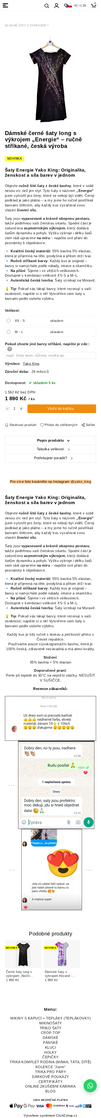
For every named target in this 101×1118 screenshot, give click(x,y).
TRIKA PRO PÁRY (50, 1072)
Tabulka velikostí (50, 449)
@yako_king (81, 482)
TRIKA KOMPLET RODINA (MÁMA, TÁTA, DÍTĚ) (50, 1062)
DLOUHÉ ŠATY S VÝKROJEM (25, 25)
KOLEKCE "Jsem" (50, 1067)
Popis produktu (50, 440)
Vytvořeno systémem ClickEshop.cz (50, 1115)
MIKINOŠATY (50, 1023)
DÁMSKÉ (50, 1038)
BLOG (50, 1091)
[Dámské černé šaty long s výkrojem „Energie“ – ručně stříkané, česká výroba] (50, 79)
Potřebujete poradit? (50, 458)
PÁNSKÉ (50, 1043)
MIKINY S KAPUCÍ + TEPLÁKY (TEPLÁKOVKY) (50, 1018)
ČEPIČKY (50, 1057)
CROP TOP (50, 1033)
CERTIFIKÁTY (51, 1082)
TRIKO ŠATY (51, 1028)
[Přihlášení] (56, 6)
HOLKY (50, 1052)
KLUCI (50, 1047)
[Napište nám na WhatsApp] (90, 1085)
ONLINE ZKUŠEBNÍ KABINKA (50, 1086)
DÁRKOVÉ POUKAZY (50, 1077)
